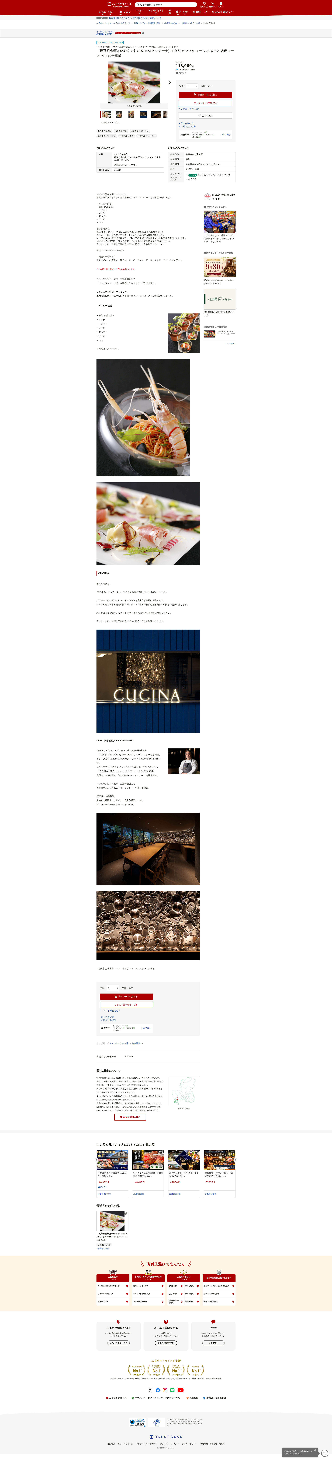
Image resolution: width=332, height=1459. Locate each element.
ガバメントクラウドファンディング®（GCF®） (158, 1398)
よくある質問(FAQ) (166, 1343)
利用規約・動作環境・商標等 (212, 1444)
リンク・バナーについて (146, 1444)
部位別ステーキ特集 (174, 1301)
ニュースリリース (125, 1444)
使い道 (182, 12)
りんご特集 (173, 1294)
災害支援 (194, 1398)
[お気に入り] (324, 1453)
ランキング (139, 11)
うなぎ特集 (173, 1286)
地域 (124, 12)
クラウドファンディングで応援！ (216, 1286)
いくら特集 (189, 1286)
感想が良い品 (103, 1302)
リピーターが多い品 (105, 1294)
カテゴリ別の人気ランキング (109, 1286)
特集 (170, 11)
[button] (143, 33)
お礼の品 (106, 12)
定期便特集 (189, 1302)
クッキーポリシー (189, 1444)
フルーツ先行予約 (140, 1302)
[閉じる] (315, 1450)
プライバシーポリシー (169, 1444)
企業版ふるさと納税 (216, 1398)
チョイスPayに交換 (211, 1294)
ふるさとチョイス (117, 1398)
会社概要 (111, 1444)
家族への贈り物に (210, 1302)
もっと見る (229, 343)
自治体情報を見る (131, 1117)
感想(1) (103, 1187)
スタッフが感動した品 (141, 1294)
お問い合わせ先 (188, 126)
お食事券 (136, 1043)
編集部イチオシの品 (140, 1286)
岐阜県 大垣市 (104, 1249)
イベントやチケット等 (118, 1043)
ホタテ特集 (189, 1294)
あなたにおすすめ (156, 11)
